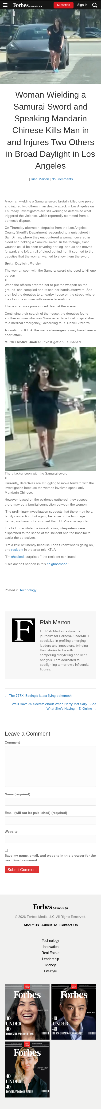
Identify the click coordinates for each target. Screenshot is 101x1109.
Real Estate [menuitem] (50, 953)
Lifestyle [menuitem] (50, 971)
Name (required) (17, 794)
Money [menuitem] (50, 965)
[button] (64, 5)
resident (17, 549)
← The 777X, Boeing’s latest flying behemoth (38, 695)
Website (11, 831)
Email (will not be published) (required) (36, 813)
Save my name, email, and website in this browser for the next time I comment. (50, 858)
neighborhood (57, 564)
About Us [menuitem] (31, 925)
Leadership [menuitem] (50, 959)
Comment (12, 742)
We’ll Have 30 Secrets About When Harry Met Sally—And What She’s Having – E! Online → (54, 706)
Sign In (82, 5)
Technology (27, 590)
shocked (17, 556)
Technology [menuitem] (50, 941)
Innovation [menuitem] (50, 947)
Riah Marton (40, 179)
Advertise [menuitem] (49, 925)
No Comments (62, 179)
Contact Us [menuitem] (68, 925)
